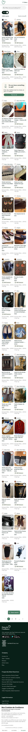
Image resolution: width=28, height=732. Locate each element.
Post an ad (14, 94)
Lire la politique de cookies (7, 725)
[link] (22, 618)
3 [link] (15, 619)
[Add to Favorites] (12, 23)
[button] (25, 16)
